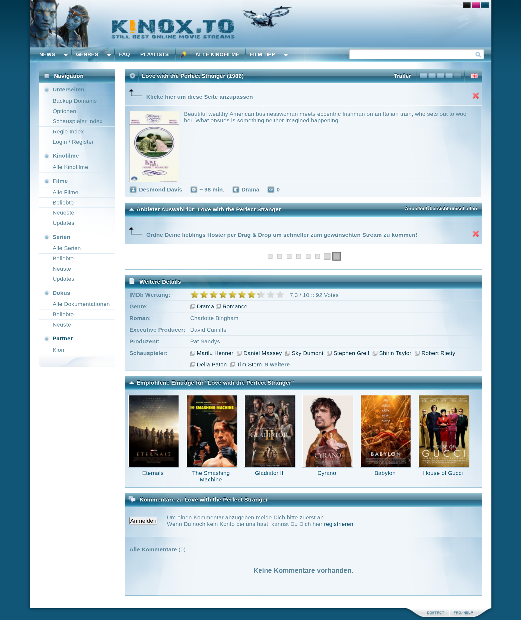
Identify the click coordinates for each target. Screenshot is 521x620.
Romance (235, 306)
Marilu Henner (215, 353)
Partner (63, 338)
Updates (63, 223)
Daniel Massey (262, 353)
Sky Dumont (307, 353)
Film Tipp (262, 54)
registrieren (338, 524)
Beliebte (63, 202)
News (47, 54)
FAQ (124, 54)
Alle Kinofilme (217, 54)
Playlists (154, 54)
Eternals (153, 473)
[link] (260, 23)
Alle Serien (67, 248)
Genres (87, 54)
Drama (205, 306)
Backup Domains (75, 101)
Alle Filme (65, 192)
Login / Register (73, 142)
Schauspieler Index (78, 121)
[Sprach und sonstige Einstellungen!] (183, 54)
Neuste (62, 269)
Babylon (385, 473)
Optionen (64, 111)
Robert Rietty (438, 353)
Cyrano (326, 473)
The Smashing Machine (211, 476)
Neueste (63, 212)
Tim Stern (249, 364)
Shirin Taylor (395, 353)
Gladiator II (269, 473)
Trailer (402, 76)
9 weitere (277, 364)
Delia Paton (212, 364)
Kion (58, 350)
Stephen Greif (351, 353)
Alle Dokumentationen (81, 304)
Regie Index (68, 131)
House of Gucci (443, 473)
